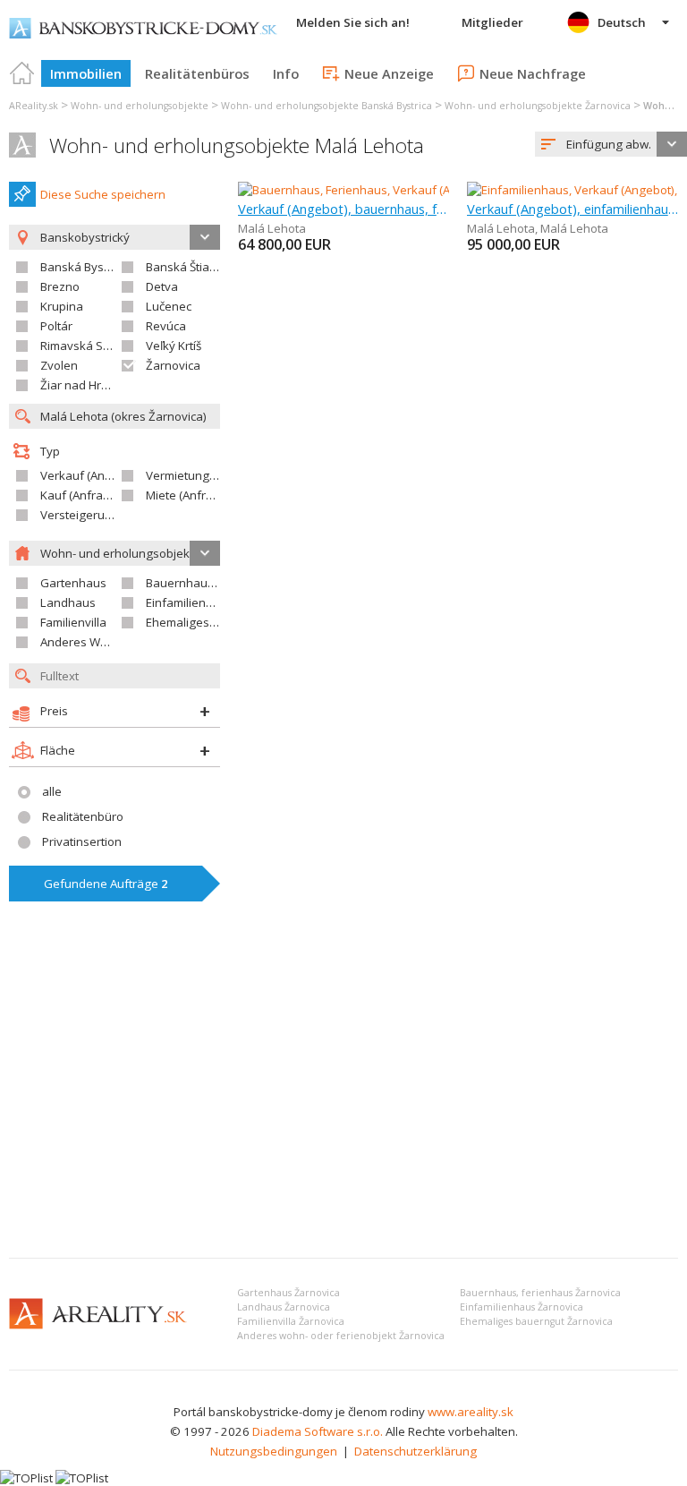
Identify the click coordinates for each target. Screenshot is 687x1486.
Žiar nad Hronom (86, 385)
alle (52, 791)
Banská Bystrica (83, 267)
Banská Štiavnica (192, 267)
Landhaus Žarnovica (283, 1307)
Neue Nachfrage (532, 73)
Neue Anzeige (389, 73)
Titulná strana (22, 73)
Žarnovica (173, 365)
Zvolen (59, 365)
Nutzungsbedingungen (273, 1451)
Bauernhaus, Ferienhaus (213, 583)
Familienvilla (73, 622)
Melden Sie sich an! (353, 22)
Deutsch (622, 22)
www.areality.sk (470, 1412)
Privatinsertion (82, 841)
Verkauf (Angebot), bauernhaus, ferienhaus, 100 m (343, 209)
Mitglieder (492, 22)
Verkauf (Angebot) (90, 475)
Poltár (56, 326)
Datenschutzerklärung (415, 1451)
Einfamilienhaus (189, 602)
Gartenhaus (73, 583)
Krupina (61, 306)
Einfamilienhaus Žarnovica (521, 1307)
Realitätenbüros (197, 73)
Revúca (166, 326)
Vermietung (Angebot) (206, 475)
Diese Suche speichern (102, 194)
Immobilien (86, 73)
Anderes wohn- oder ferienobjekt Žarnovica (341, 1335)
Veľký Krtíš (173, 345)
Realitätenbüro (82, 816)
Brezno (60, 286)
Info (286, 73)
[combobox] (611, 144)
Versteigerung (79, 515)
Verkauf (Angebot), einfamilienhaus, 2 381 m (572, 209)
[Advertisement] (343, 1110)
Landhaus (68, 602)
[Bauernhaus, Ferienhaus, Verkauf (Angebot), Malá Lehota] (395, 190)
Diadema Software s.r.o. (317, 1431)
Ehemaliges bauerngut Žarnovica (536, 1321)
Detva (162, 286)
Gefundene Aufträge (106, 883)
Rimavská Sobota (87, 345)
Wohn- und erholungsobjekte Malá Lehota (236, 145)
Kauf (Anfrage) (80, 495)
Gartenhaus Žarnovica (288, 1292)
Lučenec (168, 306)
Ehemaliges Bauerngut (208, 622)
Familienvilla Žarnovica (290, 1321)
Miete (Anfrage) (188, 495)
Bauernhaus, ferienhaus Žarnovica (540, 1292)
